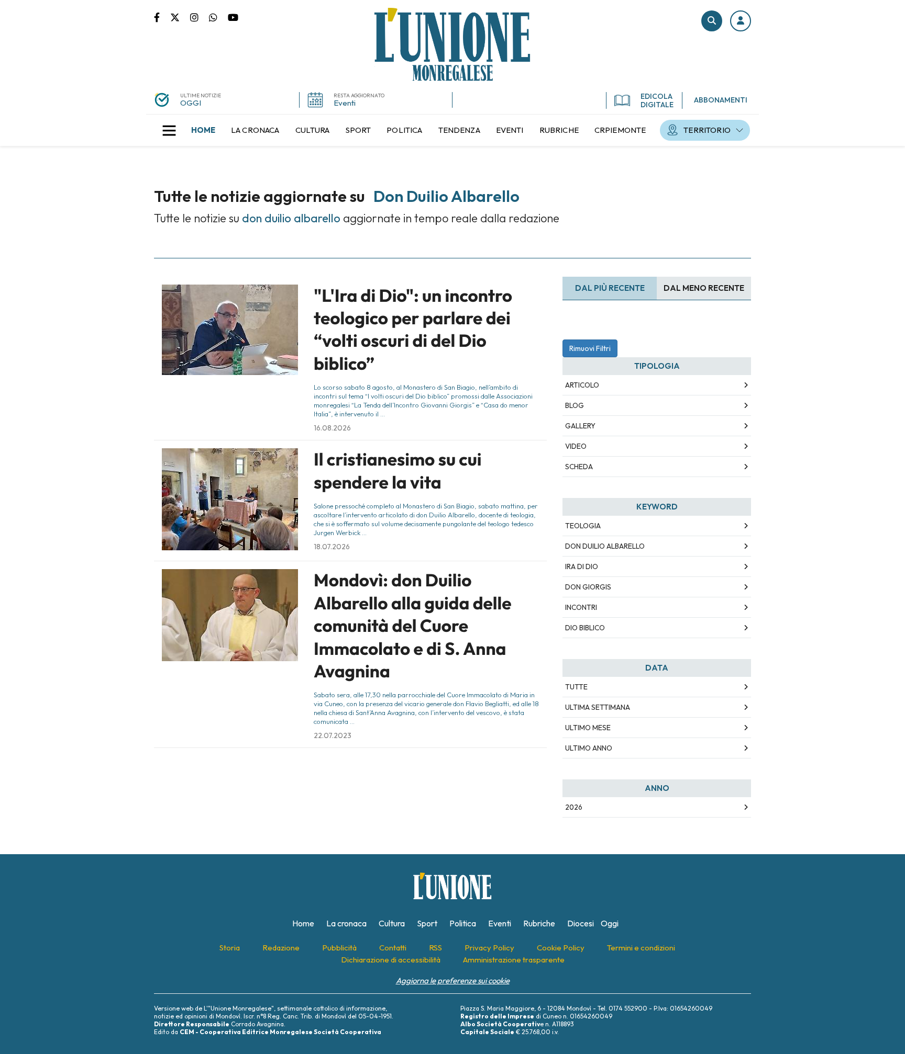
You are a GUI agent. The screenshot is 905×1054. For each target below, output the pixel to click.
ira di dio (581, 566)
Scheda (579, 466)
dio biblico (585, 627)
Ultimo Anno (588, 748)
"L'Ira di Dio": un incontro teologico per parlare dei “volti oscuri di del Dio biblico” (413, 330)
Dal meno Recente (704, 288)
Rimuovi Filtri (590, 348)
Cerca (711, 20)
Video (576, 446)
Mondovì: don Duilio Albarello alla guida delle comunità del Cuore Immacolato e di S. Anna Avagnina (413, 625)
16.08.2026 (332, 428)
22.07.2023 (332, 735)
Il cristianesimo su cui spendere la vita (398, 470)
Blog (574, 405)
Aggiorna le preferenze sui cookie (453, 980)
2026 (573, 807)
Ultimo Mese (588, 727)
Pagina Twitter (180, 17)
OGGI (190, 103)
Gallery (580, 425)
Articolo (582, 385)
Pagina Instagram (199, 17)
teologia (583, 525)
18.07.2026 (332, 546)
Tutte (576, 687)
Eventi (345, 103)
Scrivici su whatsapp (218, 17)
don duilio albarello (605, 546)
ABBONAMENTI (720, 100)
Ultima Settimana (597, 707)
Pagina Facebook (162, 17)
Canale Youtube (233, 17)
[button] (740, 20)
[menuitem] (203, 130)
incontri (581, 607)
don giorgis (588, 587)
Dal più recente (610, 288)
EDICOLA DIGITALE (657, 100)
